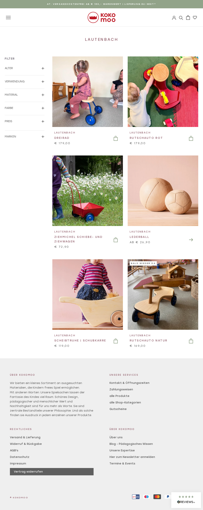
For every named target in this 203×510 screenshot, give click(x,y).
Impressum (18, 463)
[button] (186, 500)
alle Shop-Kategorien (125, 402)
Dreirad (62, 138)
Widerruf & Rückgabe (26, 444)
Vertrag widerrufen (28, 471)
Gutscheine (118, 409)
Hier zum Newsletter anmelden (132, 457)
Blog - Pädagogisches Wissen (131, 444)
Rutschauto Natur (148, 340)
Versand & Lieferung (25, 437)
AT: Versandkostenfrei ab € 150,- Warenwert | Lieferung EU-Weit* (101, 4)
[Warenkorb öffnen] (188, 17)
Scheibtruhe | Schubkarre (80, 340)
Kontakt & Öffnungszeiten (129, 383)
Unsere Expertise (122, 450)
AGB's (14, 450)
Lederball (139, 237)
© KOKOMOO (19, 497)
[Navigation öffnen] (8, 17)
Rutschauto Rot (146, 138)
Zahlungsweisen (121, 389)
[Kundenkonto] (181, 17)
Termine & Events (122, 463)
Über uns (116, 437)
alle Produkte (119, 396)
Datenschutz (19, 457)
